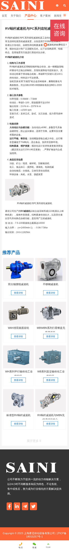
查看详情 (18, 293)
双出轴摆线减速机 (18, 284)
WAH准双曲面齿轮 (18, 327)
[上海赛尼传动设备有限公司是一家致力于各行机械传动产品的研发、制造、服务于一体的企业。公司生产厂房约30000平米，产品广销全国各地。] (50, 313)
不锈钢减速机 (50, 284)
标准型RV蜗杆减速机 (18, 415)
